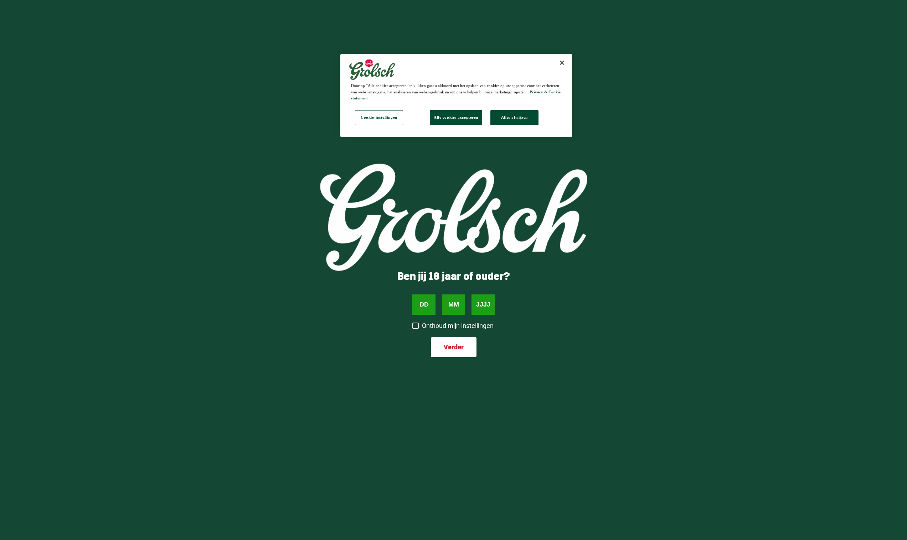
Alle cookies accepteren (456, 117)
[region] (456, 95)
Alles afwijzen (514, 117)
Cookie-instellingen (379, 117)
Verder (454, 347)
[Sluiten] (562, 63)
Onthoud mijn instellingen (458, 325)
